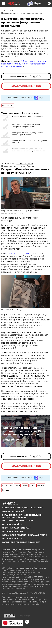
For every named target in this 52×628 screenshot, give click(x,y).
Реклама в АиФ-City (12, 531)
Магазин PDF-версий (13, 511)
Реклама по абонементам (16, 528)
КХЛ (21, 213)
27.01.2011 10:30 (7, 10)
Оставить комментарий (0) (26, 86)
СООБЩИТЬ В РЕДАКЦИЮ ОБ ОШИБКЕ (21, 542)
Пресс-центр (36, 508)
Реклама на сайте (12, 524)
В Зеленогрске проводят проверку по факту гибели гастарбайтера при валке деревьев (24, 64)
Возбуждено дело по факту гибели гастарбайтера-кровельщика (26, 126)
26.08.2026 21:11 (8, 163)
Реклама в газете (24, 521)
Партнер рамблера (24, 615)
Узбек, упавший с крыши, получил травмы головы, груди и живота (28, 134)
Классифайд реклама (14, 535)
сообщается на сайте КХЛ (18, 253)
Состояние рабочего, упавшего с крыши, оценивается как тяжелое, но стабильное (28, 150)
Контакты (7, 521)
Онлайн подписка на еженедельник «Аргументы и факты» (22, 516)
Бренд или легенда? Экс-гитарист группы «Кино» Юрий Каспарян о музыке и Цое (24, 431)
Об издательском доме (15, 508)
